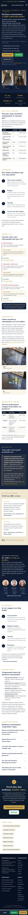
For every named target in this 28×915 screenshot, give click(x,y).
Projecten (20, 880)
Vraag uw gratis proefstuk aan (14, 807)
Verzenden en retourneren (21, 899)
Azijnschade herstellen (8, 260)
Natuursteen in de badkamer (8, 886)
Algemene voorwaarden (21, 895)
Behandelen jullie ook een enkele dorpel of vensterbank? (11, 768)
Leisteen (20, 862)
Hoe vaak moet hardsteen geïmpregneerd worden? (9, 761)
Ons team (20, 882)
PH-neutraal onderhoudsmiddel (11, 826)
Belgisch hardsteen (12, 342)
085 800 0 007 (7, 59)
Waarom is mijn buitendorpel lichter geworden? (12, 754)
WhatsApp (19, 54)
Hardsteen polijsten (7, 281)
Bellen (5, 912)
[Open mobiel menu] (26, 4)
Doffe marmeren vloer (7, 884)
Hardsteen (20, 865)
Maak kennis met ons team (14, 595)
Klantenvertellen (17, 62)
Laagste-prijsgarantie (21, 887)
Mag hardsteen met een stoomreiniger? (9, 740)
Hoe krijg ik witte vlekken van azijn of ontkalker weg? (12, 747)
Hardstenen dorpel (8, 837)
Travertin (20, 867)
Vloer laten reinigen (6, 888)
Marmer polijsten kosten (7, 880)
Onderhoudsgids (6, 890)
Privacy (19, 892)
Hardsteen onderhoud (8, 829)
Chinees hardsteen (8, 845)
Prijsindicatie (21, 884)
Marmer (20, 860)
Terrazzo (20, 869)
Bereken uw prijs (7, 54)
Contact (20, 890)
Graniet (19, 873)
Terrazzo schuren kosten (8, 882)
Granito (19, 871)
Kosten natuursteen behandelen (11, 849)
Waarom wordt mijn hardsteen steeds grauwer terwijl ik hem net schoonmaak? (13, 732)
